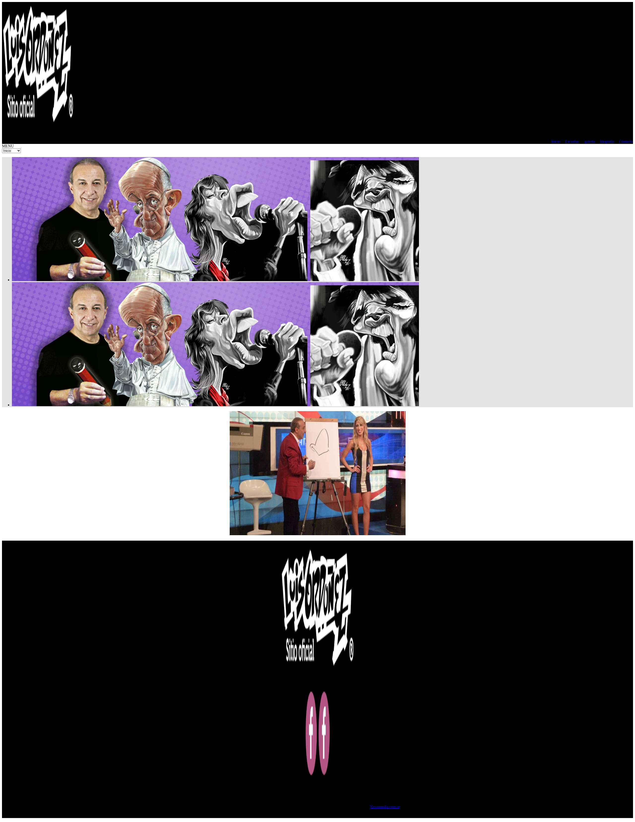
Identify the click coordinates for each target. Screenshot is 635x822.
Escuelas (572, 141)
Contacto (626, 141)
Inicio (555, 141)
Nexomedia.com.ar (385, 807)
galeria (590, 141)
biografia (607, 141)
